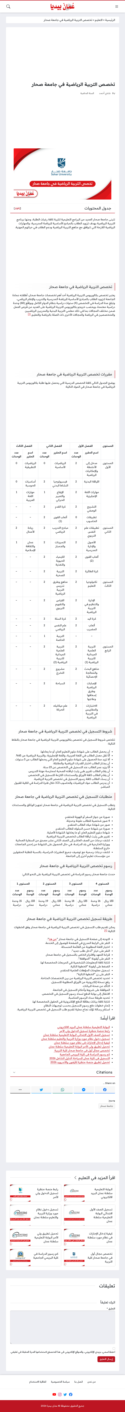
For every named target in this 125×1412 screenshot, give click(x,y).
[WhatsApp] (62, 1089)
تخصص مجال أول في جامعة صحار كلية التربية (82, 1050)
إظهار (17, 208)
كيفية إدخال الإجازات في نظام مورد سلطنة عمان (82, 1042)
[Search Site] (8, 6)
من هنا (53, 939)
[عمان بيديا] (62, 6)
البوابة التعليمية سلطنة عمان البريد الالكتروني (83, 1027)
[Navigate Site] (117, 6)
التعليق (111, 1308)
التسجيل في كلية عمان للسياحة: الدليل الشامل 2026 (79, 1058)
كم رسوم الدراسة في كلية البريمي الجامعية (85, 1054)
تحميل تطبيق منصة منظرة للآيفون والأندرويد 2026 (80, 1062)
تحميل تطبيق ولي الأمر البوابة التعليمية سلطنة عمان (79, 1046)
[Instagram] (59, 1394)
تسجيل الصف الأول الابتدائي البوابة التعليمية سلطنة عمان (76, 1034)
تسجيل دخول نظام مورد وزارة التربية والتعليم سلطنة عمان (75, 1038)
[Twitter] (41, 1089)
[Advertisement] (62, 54)
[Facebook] (105, 1089)
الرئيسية (110, 20)
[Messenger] (84, 1089)
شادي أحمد (105, 93)
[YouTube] (54, 1394)
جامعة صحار (106, 1105)
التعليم (99, 20)
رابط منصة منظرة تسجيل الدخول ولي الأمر (84, 1030)
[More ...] (20, 1089)
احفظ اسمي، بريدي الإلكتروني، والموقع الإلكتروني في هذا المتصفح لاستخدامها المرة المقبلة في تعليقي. (62, 1351)
